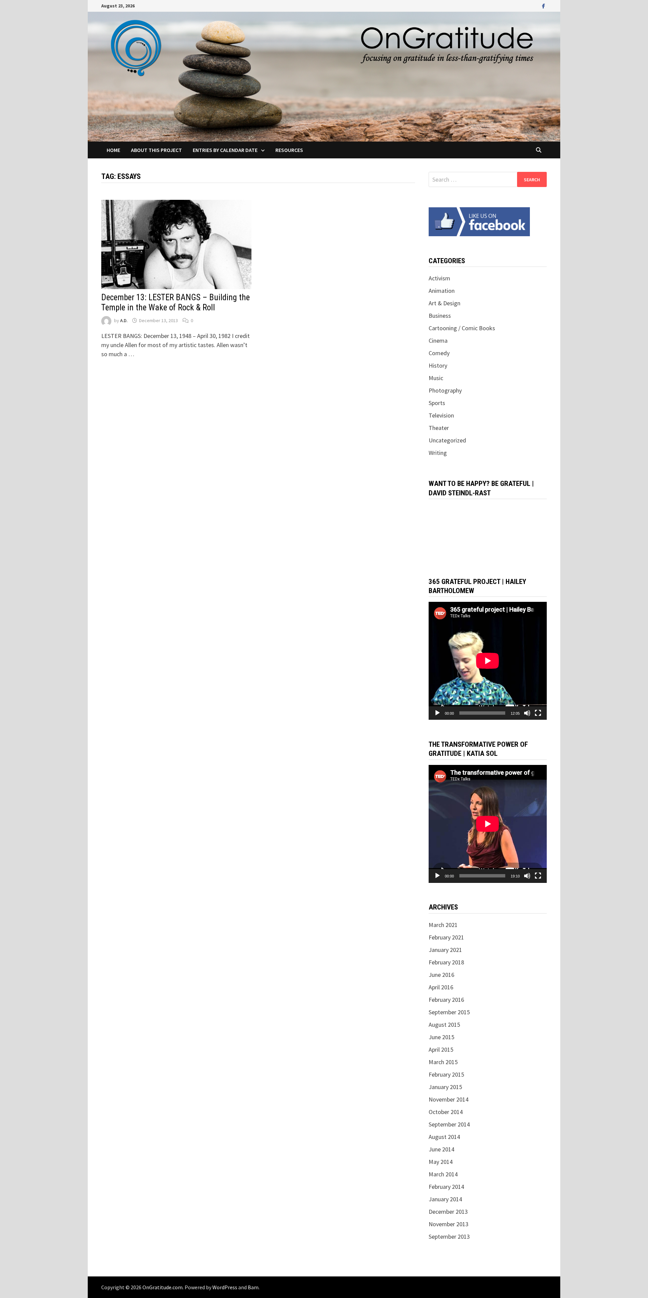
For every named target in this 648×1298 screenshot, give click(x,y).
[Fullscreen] (538, 713)
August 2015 (444, 1024)
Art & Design (444, 303)
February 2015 (446, 1074)
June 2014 (441, 1149)
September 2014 (449, 1124)
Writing (438, 453)
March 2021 (443, 925)
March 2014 (443, 1174)
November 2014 (448, 1099)
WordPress (224, 1287)
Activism (439, 278)
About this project (156, 150)
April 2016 (441, 987)
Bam (253, 1287)
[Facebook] (543, 5)
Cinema (438, 340)
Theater (439, 428)
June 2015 (441, 1037)
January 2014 (445, 1199)
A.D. (124, 320)
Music (436, 378)
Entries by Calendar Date (225, 150)
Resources (289, 150)
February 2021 (446, 937)
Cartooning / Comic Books (462, 328)
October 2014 (446, 1112)
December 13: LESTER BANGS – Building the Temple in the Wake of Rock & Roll (175, 302)
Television (441, 415)
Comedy (439, 353)
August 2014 (444, 1137)
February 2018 (446, 962)
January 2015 (445, 1087)
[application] (488, 661)
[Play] (437, 713)
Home (113, 150)
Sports (437, 403)
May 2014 (441, 1162)
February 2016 (446, 999)
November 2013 (448, 1224)
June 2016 (441, 975)
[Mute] (527, 713)
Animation (442, 291)
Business (440, 315)
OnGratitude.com (162, 1287)
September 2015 (449, 1012)
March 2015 (443, 1062)
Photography (445, 390)
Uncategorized (447, 440)
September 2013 (449, 1236)
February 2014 (446, 1187)
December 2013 (448, 1211)
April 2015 (441, 1049)
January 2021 (445, 950)
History (438, 365)
